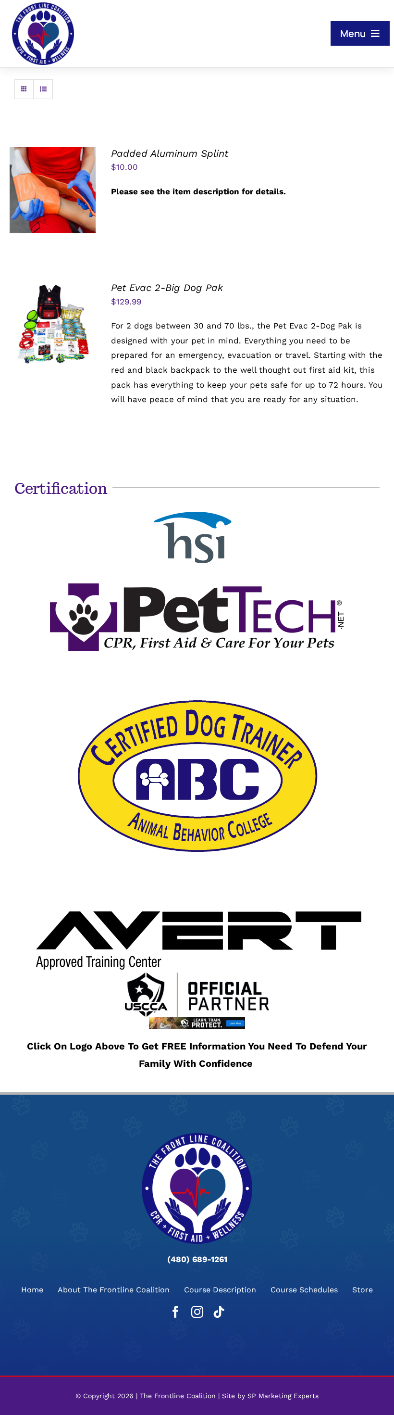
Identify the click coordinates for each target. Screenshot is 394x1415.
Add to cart (53, 185)
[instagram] (197, 1312)
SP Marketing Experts (283, 1396)
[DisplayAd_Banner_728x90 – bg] (197, 1021)
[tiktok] (219, 1312)
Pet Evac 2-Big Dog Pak (167, 287)
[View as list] (43, 89)
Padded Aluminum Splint (169, 153)
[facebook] (176, 1312)
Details (60, 197)
